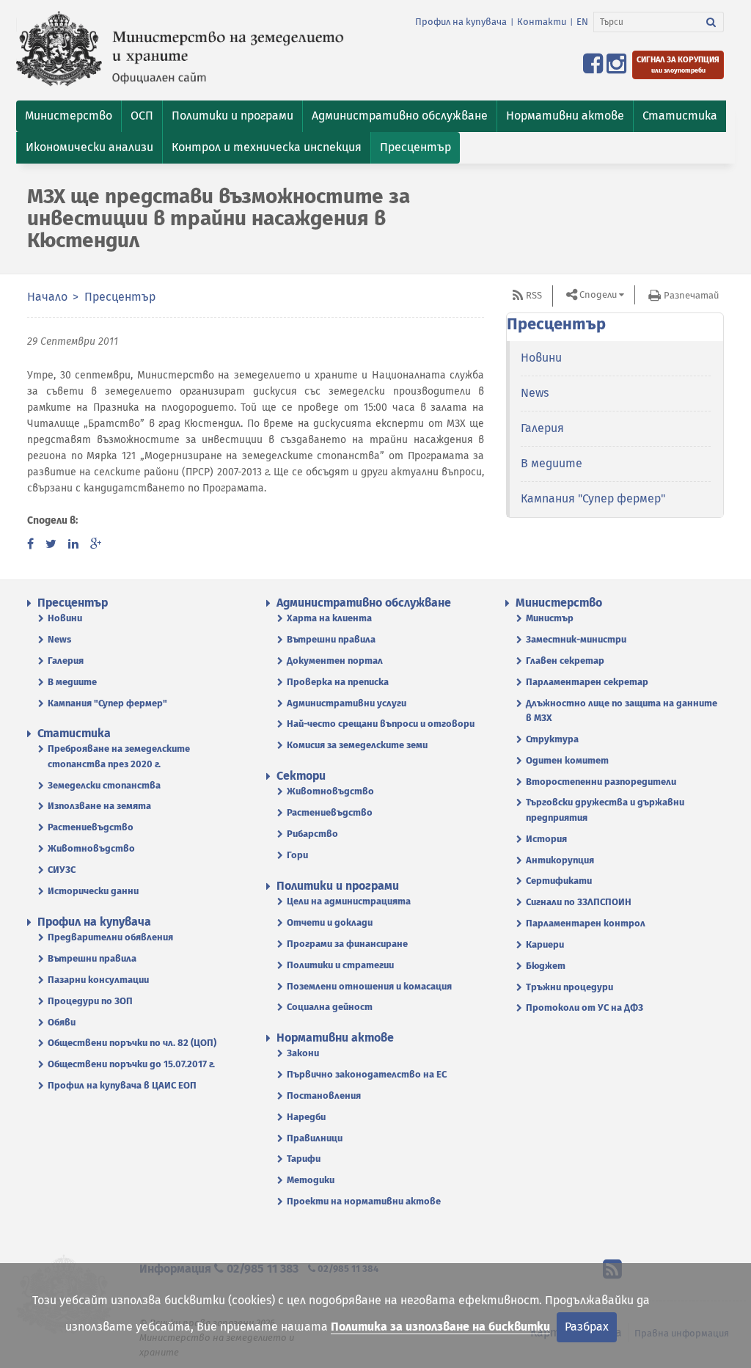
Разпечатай (691, 295)
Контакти (541, 21)
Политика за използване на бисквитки (440, 1327)
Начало (47, 297)
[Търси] (711, 22)
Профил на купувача (461, 21)
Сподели (598, 294)
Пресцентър (119, 297)
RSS (534, 295)
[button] (68, 116)
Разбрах (587, 1327)
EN (582, 21)
